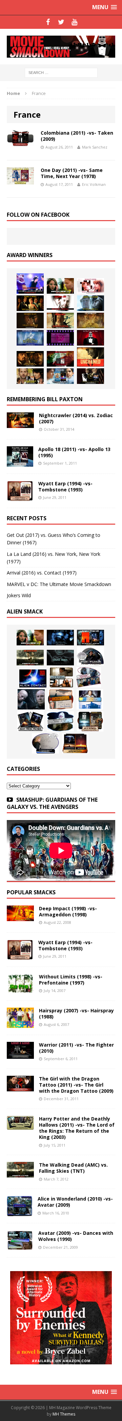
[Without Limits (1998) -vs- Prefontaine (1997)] (20, 989)
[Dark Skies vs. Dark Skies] (60, 657)
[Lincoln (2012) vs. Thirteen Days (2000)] (90, 376)
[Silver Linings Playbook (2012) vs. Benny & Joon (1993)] (30, 376)
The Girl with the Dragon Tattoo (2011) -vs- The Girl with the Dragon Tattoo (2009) (76, 1084)
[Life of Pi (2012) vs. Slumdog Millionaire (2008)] (60, 376)
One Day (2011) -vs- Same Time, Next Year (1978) (72, 173)
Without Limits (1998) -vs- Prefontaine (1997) (70, 979)
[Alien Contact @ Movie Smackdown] (32, 678)
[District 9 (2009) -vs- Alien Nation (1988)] (61, 699)
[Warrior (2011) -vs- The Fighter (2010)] (20, 1054)
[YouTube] (74, 22)
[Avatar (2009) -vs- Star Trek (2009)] (88, 677)
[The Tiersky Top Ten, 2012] (60, 338)
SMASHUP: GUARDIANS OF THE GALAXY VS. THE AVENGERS (52, 803)
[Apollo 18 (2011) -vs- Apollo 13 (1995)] (20, 463)
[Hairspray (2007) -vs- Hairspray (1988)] (20, 1023)
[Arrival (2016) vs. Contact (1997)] (60, 286)
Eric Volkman (94, 184)
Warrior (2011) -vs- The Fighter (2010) (76, 1048)
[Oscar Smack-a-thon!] (30, 338)
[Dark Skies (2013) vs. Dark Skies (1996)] (60, 637)
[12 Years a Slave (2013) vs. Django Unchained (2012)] (30, 320)
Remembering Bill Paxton (45, 399)
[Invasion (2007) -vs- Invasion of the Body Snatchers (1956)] (45, 743)
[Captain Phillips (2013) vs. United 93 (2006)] (60, 320)
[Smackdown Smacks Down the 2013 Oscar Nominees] (90, 338)
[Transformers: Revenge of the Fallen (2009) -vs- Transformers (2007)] (30, 721)
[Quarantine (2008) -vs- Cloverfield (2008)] (61, 677)
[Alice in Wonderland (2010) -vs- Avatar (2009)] (20, 1212)
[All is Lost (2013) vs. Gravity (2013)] (90, 303)
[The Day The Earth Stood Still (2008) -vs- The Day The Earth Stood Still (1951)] (90, 721)
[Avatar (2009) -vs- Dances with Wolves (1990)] (20, 1246)
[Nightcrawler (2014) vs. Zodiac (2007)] (20, 424)
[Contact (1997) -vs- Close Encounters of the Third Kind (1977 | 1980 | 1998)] (90, 699)
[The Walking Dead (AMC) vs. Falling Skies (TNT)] (30, 657)
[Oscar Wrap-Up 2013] (90, 320)
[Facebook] (48, 22)
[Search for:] (61, 72)
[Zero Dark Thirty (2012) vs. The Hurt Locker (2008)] (60, 359)
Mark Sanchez (94, 147)
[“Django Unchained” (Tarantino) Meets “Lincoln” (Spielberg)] (90, 357)
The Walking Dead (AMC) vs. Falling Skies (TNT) (73, 1168)
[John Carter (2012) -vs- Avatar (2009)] (90, 637)
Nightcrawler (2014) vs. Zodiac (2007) (76, 418)
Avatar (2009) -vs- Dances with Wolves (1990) (75, 1236)
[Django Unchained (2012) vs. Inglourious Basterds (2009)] (30, 359)
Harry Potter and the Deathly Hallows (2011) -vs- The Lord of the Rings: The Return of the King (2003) (77, 1128)
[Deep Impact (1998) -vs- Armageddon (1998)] (20, 917)
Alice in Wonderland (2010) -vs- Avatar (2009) (75, 1201)
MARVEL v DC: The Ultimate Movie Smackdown (59, 584)
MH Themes (64, 1414)
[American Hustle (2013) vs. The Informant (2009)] (30, 303)
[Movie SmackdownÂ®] (61, 46)
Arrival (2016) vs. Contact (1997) (42, 572)
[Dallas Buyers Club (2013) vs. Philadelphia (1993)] (60, 303)
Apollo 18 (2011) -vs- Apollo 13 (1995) (74, 452)
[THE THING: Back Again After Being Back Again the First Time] (90, 656)
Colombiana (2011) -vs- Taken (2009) (77, 136)
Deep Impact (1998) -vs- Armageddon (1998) (68, 911)
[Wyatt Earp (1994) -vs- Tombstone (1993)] (20, 497)
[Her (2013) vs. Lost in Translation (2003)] (90, 286)
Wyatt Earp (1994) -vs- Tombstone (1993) (65, 486)
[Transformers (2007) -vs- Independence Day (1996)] (75, 743)
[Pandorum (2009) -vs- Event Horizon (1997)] (31, 699)
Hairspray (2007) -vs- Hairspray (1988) (76, 1013)
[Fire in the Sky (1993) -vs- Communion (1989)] (60, 721)
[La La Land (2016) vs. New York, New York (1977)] (30, 283)
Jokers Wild (19, 595)
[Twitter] (61, 22)
